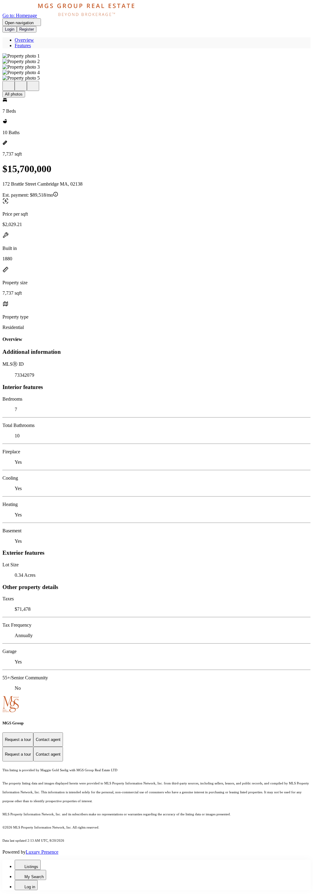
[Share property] (33, 86)
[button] (156, 56)
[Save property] (21, 86)
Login (9, 29)
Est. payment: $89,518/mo (27, 195)
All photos (14, 94)
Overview (24, 40)
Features (23, 45)
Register (26, 29)
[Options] (8, 86)
